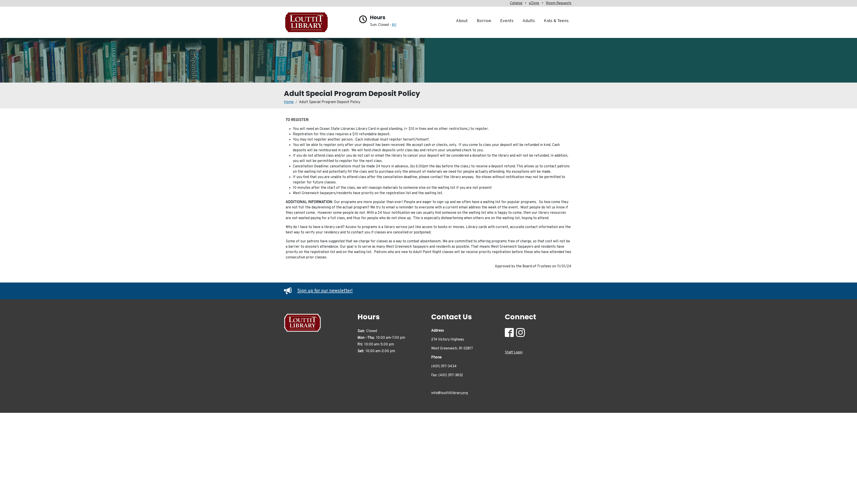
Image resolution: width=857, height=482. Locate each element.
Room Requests (558, 3)
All (394, 25)
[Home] (308, 22)
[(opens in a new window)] (510, 333)
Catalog (516, 3)
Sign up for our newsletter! (325, 291)
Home (289, 102)
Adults (528, 21)
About (462, 21)
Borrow (484, 21)
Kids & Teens (556, 21)
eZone (534, 3)
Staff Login (513, 352)
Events (507, 21)
